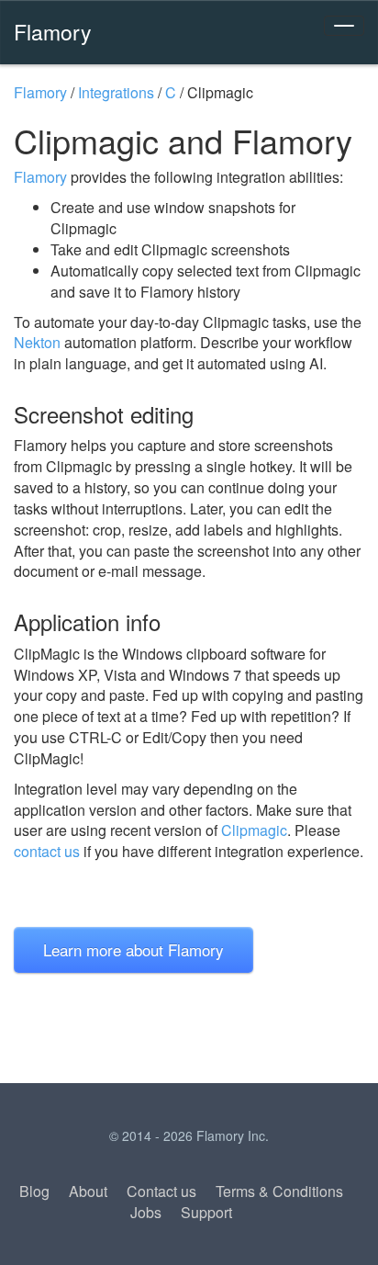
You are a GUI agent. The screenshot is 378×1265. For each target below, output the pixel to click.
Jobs (145, 1212)
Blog (34, 1191)
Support (206, 1212)
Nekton (37, 342)
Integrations (116, 92)
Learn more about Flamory (133, 949)
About (88, 1191)
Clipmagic (254, 830)
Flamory (53, 31)
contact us (47, 851)
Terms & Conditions (279, 1191)
